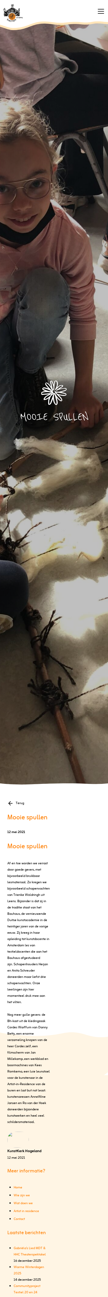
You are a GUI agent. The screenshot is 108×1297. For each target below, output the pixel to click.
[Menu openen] (101, 11)
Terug (20, 803)
